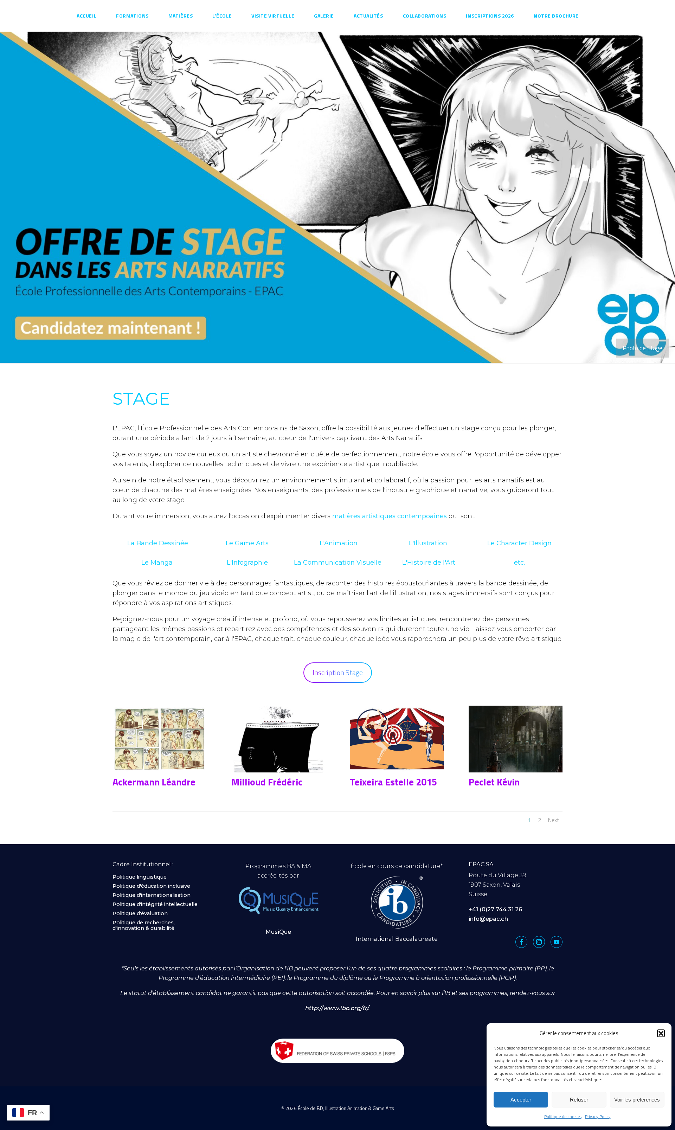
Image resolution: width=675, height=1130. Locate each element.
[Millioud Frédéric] (278, 771)
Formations (132, 15)
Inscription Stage (338, 672)
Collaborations (424, 15)
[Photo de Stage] (337, 362)
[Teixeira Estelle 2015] (397, 771)
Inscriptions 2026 (490, 15)
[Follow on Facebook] (521, 942)
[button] (660, 1033)
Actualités (368, 15)
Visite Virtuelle (272, 15)
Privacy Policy (598, 1116)
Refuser (579, 1100)
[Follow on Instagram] (539, 942)
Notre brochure (556, 15)
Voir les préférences (637, 1100)
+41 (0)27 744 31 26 (495, 909)
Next (553, 820)
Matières (180, 15)
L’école (222, 15)
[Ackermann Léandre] (159, 771)
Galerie (324, 15)
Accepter (520, 1100)
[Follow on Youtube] (556, 942)
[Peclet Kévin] (515, 771)
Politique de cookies (562, 1116)
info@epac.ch (488, 918)
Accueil (86, 15)
